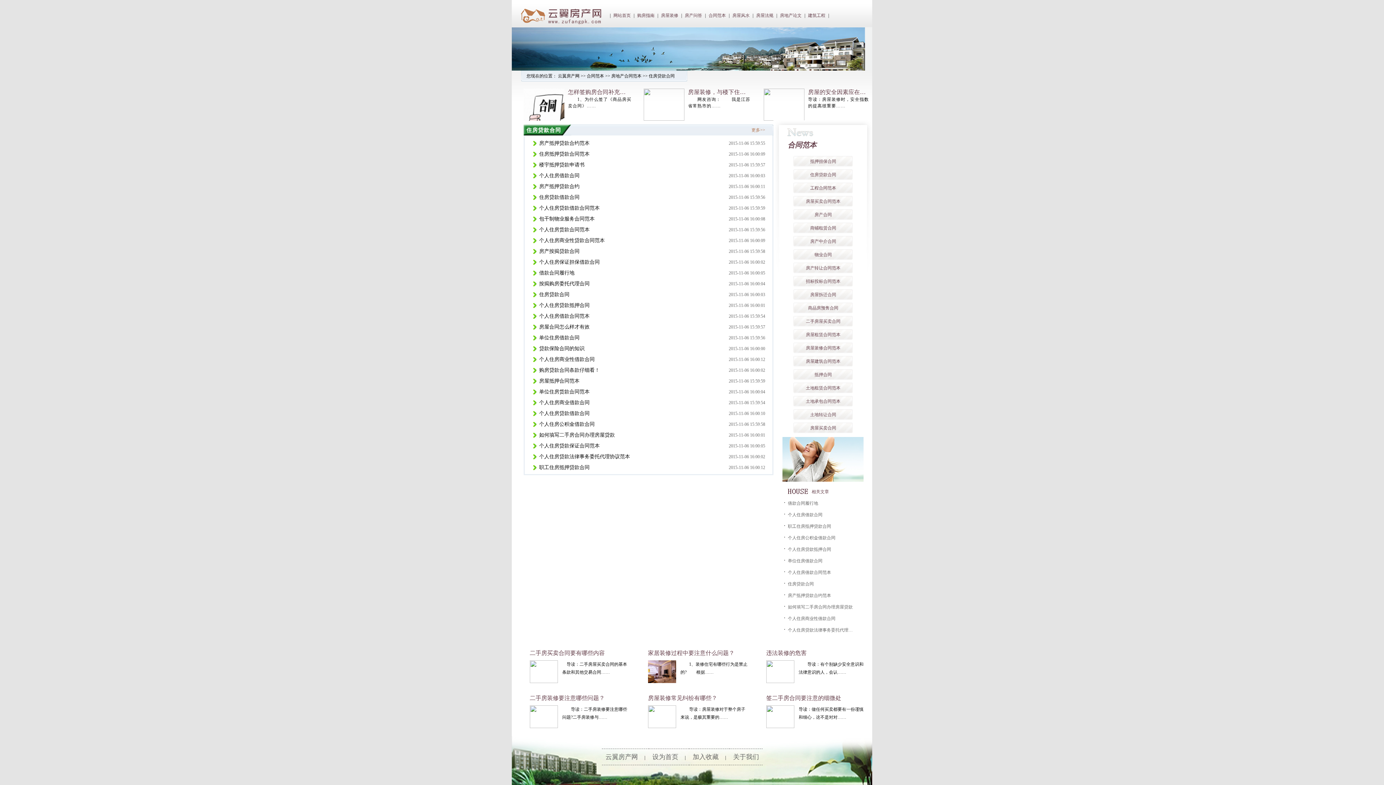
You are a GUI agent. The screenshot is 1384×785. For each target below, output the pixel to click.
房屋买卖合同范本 (823, 201)
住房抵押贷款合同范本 (564, 154)
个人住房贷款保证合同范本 (569, 446)
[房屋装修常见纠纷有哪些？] (662, 726)
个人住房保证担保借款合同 (569, 262)
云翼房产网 (569, 76)
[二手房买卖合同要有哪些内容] (544, 681)
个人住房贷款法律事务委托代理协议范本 (584, 456)
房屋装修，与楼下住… (717, 92)
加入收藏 (706, 757)
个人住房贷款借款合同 (564, 413)
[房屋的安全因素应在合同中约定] (784, 119)
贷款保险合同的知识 (562, 348)
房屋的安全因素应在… (837, 92)
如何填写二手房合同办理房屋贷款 (577, 435)
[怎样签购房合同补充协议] (544, 119)
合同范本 (717, 15)
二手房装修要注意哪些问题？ (567, 698)
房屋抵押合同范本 (559, 381)
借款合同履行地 (557, 273)
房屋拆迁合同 (823, 294)
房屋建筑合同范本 (823, 361)
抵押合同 (823, 374)
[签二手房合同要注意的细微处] (780, 726)
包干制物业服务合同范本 (567, 219)
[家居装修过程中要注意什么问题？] (662, 681)
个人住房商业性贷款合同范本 (572, 240)
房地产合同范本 (626, 76)
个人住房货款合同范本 (564, 229)
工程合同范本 (823, 188)
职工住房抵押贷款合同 (564, 467)
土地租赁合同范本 (823, 388)
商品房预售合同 (823, 308)
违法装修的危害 (786, 653)
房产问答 (693, 15)
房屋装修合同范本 (823, 348)
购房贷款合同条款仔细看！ (569, 370)
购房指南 (646, 15)
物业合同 (823, 254)
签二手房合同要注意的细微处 (803, 698)
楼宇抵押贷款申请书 (562, 165)
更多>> (758, 130)
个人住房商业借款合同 (564, 402)
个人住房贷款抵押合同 (564, 305)
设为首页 (665, 757)
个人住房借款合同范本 (564, 316)
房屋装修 (669, 15)
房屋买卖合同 (823, 428)
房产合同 (823, 214)
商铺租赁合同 (823, 228)
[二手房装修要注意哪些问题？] (544, 726)
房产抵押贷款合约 (559, 186)
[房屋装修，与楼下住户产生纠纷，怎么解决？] (664, 119)
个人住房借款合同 (559, 175)
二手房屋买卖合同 (823, 321)
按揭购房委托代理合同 (564, 283)
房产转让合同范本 (823, 268)
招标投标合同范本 (823, 281)
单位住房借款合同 (559, 337)
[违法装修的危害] (780, 681)
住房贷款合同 (662, 76)
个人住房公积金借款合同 (567, 424)
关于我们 (746, 757)
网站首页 (622, 15)
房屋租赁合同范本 (823, 334)
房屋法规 (764, 15)
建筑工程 (816, 15)
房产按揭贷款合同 (559, 251)
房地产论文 (791, 15)
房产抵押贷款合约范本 (564, 143)
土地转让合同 (823, 414)
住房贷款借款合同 (559, 197)
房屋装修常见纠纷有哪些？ (682, 698)
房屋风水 (741, 15)
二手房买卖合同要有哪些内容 (567, 653)
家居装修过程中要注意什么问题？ (691, 653)
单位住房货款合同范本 (564, 391)
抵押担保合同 (823, 161)
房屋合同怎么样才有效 (564, 327)
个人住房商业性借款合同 (567, 359)
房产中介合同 (823, 241)
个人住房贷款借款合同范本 (569, 208)
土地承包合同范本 (823, 401)
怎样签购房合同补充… (597, 92)
